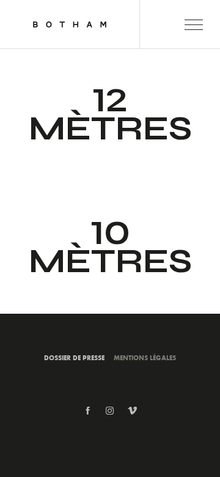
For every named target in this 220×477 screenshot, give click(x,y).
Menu (193, 24)
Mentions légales (145, 357)
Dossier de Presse (74, 357)
